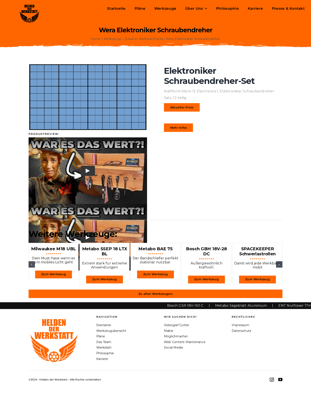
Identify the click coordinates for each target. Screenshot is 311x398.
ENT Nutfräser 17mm (279, 306)
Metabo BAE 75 (155, 248)
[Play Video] (88, 171)
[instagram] (272, 379)
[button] (32, 264)
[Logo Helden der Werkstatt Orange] (54, 317)
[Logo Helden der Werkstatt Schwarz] (29, 5)
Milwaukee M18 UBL (53, 248)
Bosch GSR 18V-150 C (167, 306)
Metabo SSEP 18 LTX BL (104, 251)
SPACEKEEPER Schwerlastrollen (257, 251)
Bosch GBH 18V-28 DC (206, 251)
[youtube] (280, 379)
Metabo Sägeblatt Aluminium (223, 306)
